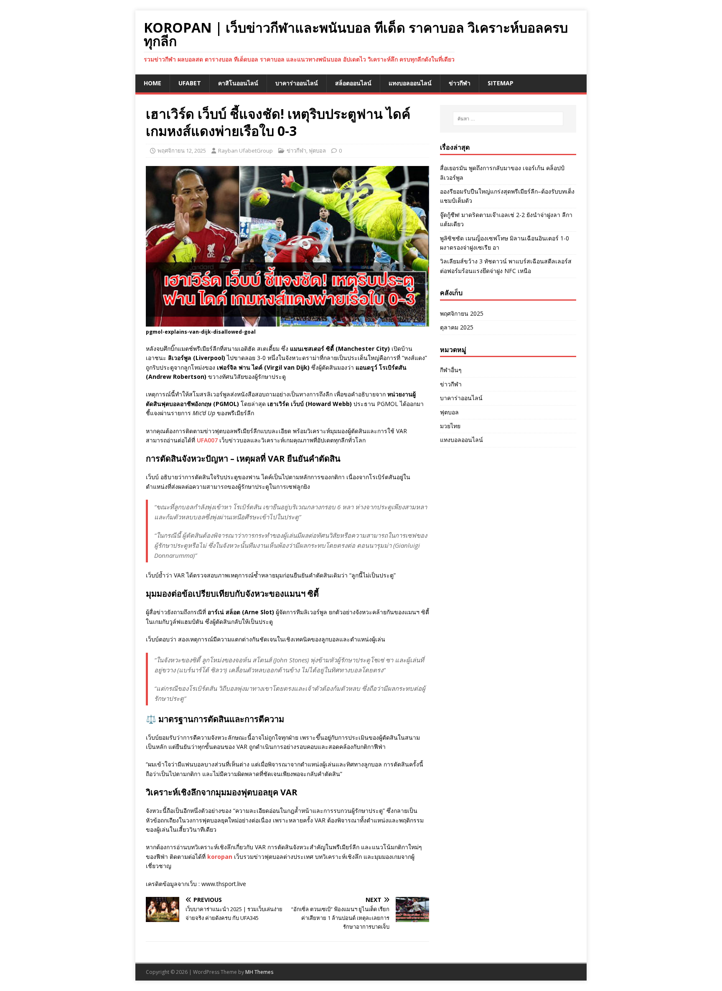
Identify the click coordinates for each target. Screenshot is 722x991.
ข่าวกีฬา (459, 83)
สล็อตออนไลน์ (353, 83)
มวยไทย (450, 426)
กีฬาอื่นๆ (451, 370)
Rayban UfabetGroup (245, 150)
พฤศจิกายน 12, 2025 (182, 150)
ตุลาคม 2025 (456, 327)
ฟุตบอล (317, 150)
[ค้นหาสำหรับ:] (508, 119)
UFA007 (207, 440)
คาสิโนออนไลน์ (238, 83)
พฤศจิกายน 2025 (461, 313)
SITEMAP (501, 83)
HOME (152, 83)
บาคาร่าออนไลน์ (296, 83)
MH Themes (259, 972)
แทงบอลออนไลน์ (410, 83)
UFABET (189, 83)
